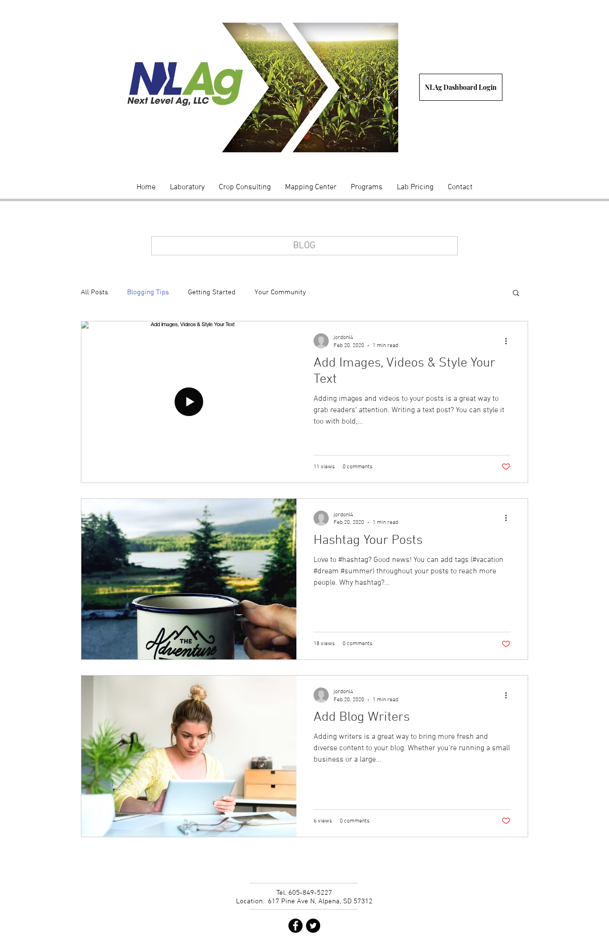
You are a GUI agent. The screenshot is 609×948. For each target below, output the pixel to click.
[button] (516, 294)
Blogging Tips (148, 292)
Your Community (280, 292)
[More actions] (509, 341)
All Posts (94, 292)
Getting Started (212, 292)
